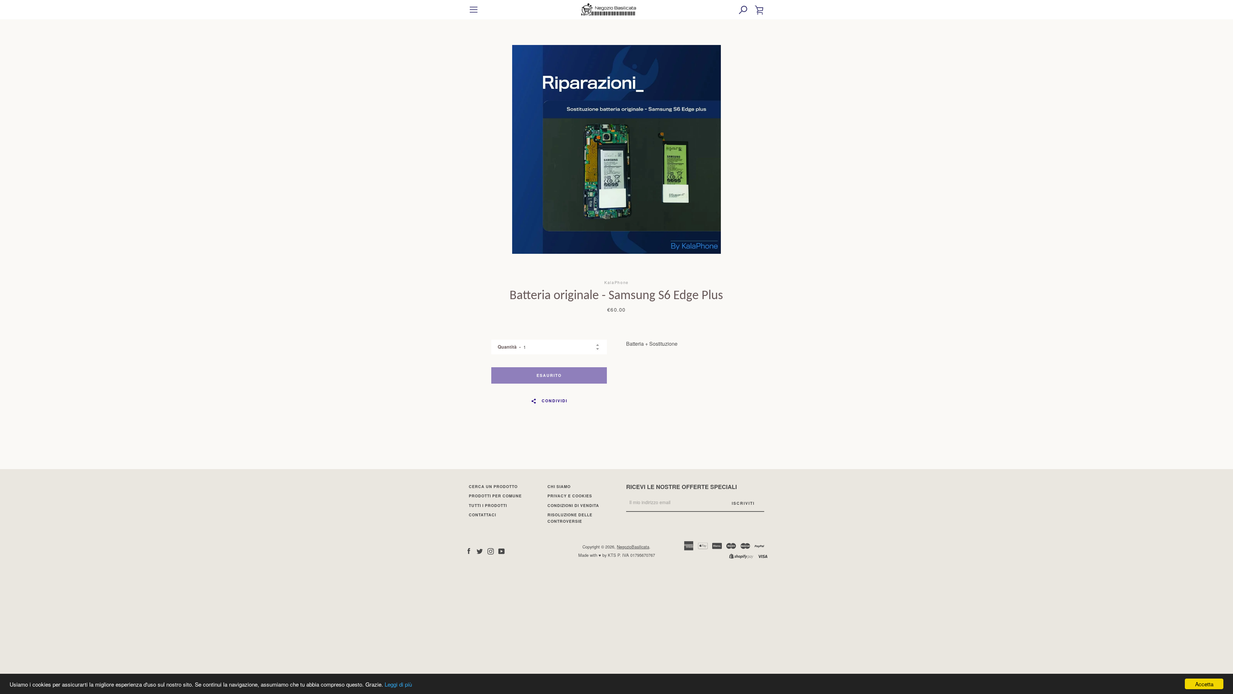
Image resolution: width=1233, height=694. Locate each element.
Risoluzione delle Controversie (569, 518)
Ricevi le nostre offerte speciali (681, 487)
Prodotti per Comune (495, 496)
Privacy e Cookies (569, 496)
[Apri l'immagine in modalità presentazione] (616, 149)
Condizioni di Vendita (573, 505)
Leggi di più (398, 684)
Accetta (1204, 684)
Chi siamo (559, 486)
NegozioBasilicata (633, 547)
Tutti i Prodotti (488, 505)
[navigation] (474, 10)
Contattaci (482, 515)
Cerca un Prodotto (493, 486)
